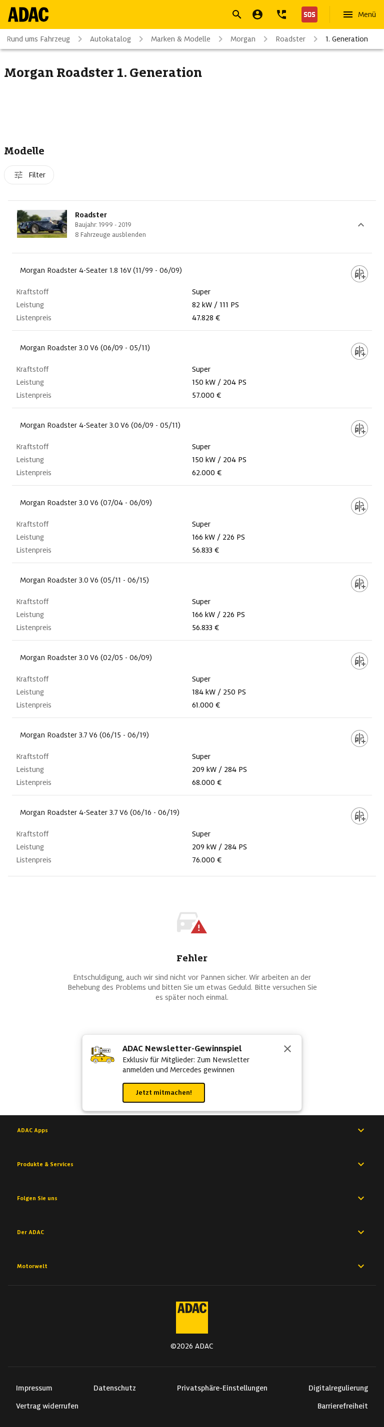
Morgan (243, 38)
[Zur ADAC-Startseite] (28, 14)
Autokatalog (110, 38)
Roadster (291, 38)
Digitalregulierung (338, 1388)
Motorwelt (32, 1266)
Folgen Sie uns (37, 1198)
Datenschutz (115, 1388)
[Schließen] (288, 1050)
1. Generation (347, 38)
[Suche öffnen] (237, 14)
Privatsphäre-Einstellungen (222, 1388)
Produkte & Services (45, 1164)
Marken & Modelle (180, 38)
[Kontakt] (282, 14)
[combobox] (180, 15)
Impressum (34, 1388)
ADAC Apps (32, 1130)
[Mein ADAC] (258, 14)
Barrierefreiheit (343, 1406)
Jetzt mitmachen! (164, 1092)
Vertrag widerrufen (47, 1406)
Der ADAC (30, 1232)
